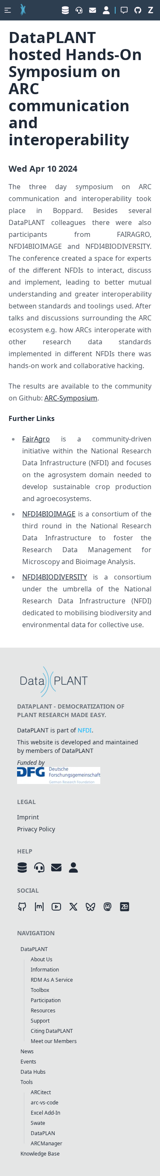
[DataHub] (22, 867)
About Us (41, 959)
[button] (7, 10)
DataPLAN (43, 1133)
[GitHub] (22, 907)
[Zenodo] (124, 907)
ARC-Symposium (70, 398)
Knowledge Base (40, 1153)
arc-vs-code (44, 1102)
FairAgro (36, 439)
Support (40, 1020)
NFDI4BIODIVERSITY (54, 577)
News (27, 1051)
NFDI (85, 730)
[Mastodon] (107, 907)
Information (45, 969)
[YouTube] (56, 907)
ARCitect (41, 1092)
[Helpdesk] (39, 867)
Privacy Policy (36, 829)
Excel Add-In (45, 1112)
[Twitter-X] (73, 907)
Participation (46, 1000)
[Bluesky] (90, 907)
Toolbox (40, 990)
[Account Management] (73, 867)
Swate (38, 1123)
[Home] (23, 10)
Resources (43, 1010)
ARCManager (46, 1143)
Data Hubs (33, 1071)
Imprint (28, 817)
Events (28, 1061)
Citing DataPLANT (52, 1031)
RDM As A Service (52, 979)
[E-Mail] (56, 867)
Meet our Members (54, 1041)
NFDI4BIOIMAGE (49, 514)
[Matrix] (39, 907)
